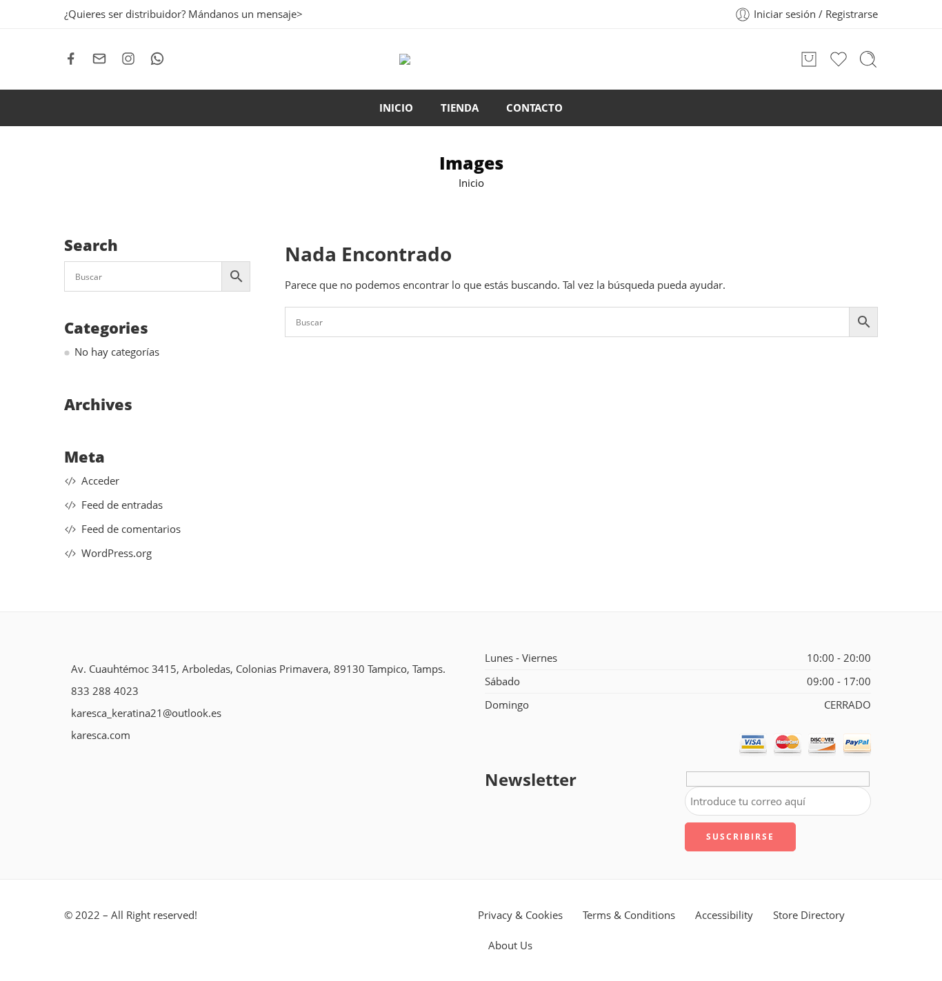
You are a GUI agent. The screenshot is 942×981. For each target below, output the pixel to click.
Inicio (471, 183)
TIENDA (460, 107)
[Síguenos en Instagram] (128, 58)
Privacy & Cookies (520, 915)
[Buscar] (868, 59)
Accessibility (724, 915)
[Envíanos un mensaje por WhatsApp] (157, 58)
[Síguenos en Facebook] (71, 58)
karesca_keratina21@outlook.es (146, 713)
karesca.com (100, 735)
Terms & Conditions (629, 915)
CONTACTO (534, 107)
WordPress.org (116, 553)
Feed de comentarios (131, 529)
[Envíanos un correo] (99, 58)
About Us (510, 945)
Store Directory (809, 915)
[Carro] (809, 59)
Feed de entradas (122, 505)
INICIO (396, 107)
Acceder (100, 480)
